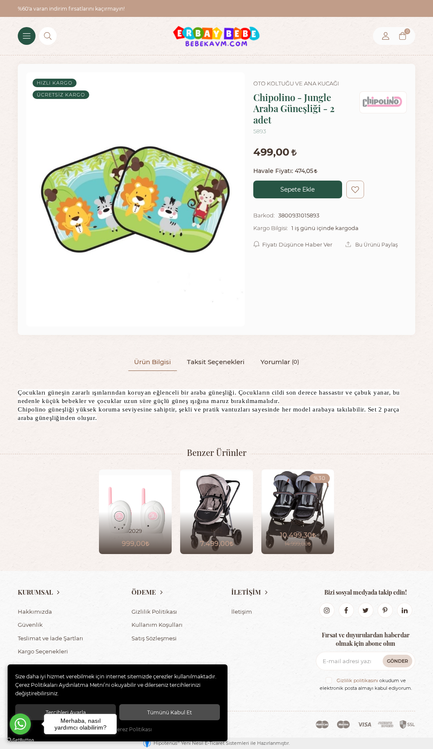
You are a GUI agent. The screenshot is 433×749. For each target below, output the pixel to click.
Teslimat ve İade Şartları (50, 638)
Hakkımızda (35, 611)
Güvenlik (30, 624)
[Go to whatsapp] (20, 724)
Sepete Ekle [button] (297, 189)
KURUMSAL (35, 592)
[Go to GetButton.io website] (20, 740)
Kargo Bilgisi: (270, 228)
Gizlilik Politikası (154, 611)
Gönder (397, 661)
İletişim (241, 611)
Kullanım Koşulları (157, 624)
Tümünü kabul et (169, 712)
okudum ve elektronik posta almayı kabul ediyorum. (366, 684)
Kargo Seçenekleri (43, 651)
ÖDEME (144, 592)
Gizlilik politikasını (357, 680)
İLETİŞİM (246, 592)
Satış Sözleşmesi (154, 638)
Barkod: (264, 215)
